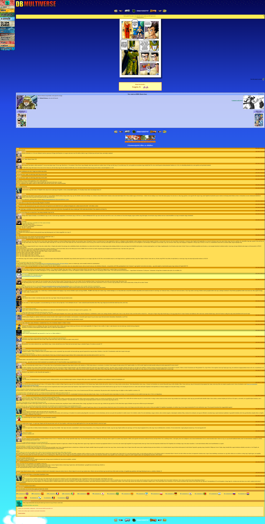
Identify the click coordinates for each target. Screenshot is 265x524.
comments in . (22, 493)
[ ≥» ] (160, 11)
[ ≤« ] (121, 11)
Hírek (3, 10)
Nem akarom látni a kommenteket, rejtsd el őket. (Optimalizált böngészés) (140, 141)
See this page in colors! (256, 79)
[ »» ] (164, 11)
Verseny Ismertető (7, 34)
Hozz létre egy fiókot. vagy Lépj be (30, 505)
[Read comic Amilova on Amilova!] (147, 87)
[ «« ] (116, 11)
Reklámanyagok (6, 49)
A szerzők (5, 19)
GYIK (2, 31)
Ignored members (21, 513)
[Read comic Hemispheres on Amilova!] (144, 87)
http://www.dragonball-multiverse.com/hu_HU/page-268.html (54, 263)
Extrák (3, 42)
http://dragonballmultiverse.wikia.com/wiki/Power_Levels (56, 199)
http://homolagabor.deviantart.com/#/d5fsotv (31, 276)
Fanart (3, 28)
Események (4, 46)
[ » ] (153, 10)
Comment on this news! (237, 100)
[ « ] (127, 10)
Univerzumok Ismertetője (5, 38)
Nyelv (5, 7)
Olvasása (6, 14)
